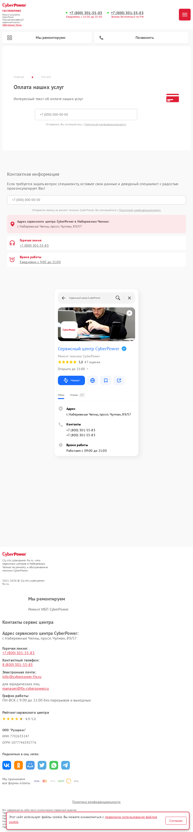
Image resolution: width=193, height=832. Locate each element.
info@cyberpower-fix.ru (21, 676)
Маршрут (75, 380)
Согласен (176, 821)
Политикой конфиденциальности (105, 124)
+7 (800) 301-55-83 (85, 13)
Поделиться (6, 765)
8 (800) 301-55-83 (17, 664)
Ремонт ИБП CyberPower (48, 609)
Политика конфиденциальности (96, 802)
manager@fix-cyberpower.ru (25, 688)
